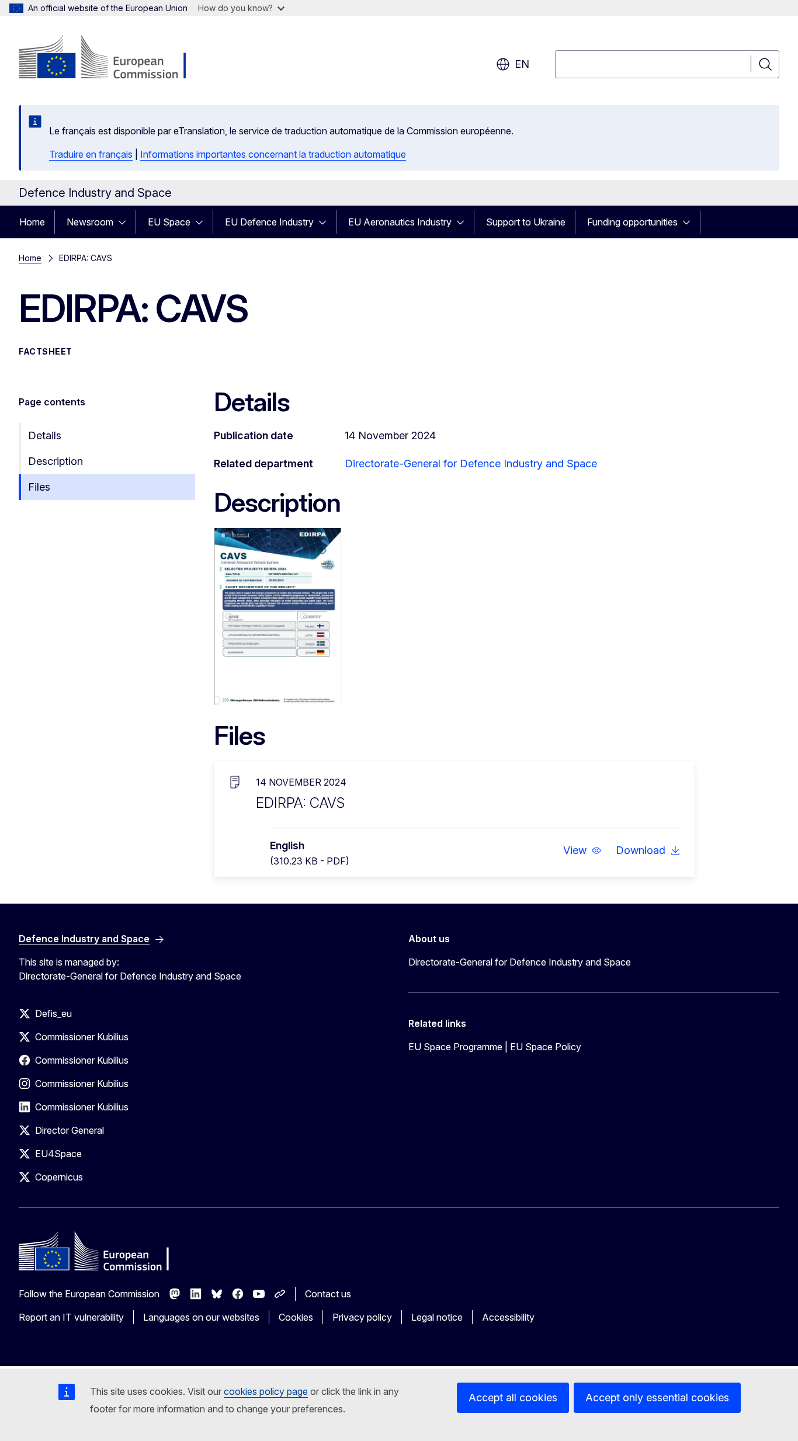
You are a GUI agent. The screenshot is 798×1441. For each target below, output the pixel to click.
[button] (582, 850)
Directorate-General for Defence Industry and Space (471, 463)
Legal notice (437, 1317)
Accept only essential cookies (657, 1397)
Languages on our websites (201, 1317)
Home (32, 222)
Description (55, 461)
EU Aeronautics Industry (400, 222)
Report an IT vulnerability (71, 1317)
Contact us (328, 1294)
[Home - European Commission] (113, 58)
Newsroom (90, 222)
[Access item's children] (126, 222)
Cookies (296, 1317)
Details (44, 435)
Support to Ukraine (525, 222)
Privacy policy (362, 1317)
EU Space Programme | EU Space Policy (494, 1047)
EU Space (169, 222)
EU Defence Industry (269, 222)
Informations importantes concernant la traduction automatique (273, 154)
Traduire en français (91, 154)
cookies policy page (266, 1391)
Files (39, 487)
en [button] (522, 64)
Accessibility (508, 1317)
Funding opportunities (632, 222)
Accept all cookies (513, 1397)
